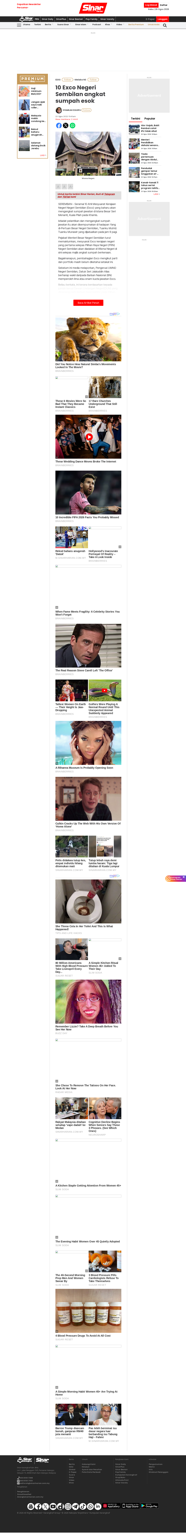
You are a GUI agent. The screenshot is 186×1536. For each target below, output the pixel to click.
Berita (48, 24)
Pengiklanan (23, 1491)
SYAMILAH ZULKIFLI (72, 110)
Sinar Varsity (107, 19)
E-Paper (150, 19)
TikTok (66, 196)
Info (151, 1469)
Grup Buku (120, 1477)
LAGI (42, 155)
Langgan (162, 19)
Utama (26, 24)
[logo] (25, 1460)
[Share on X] (65, 125)
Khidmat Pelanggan (153, 1472)
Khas (107, 24)
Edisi (71, 1467)
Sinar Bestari (76, 19)
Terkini (37, 24)
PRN (37, 19)
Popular (149, 118)
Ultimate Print (122, 1480)
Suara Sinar (63, 24)
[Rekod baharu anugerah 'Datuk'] (24, 132)
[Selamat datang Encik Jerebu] (24, 145)
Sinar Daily (47, 19)
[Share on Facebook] (58, 125)
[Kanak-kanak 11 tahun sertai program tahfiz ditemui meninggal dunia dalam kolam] (134, 186)
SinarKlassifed (24, 1494)
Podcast (96, 24)
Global (72, 1469)
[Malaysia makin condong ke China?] (24, 118)
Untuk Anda (153, 24)
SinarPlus (61, 19)
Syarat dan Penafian (92, 1469)
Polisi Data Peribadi (91, 1472)
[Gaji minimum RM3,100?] (24, 91)
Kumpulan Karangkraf (126, 1475)
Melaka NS (80, 79)
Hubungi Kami (88, 1464)
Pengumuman (153, 1464)
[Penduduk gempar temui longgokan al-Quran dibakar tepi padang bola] (134, 172)
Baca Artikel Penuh (88, 302)
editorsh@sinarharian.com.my (35, 1483)
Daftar (163, 5)
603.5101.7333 (26, 1480)
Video (119, 24)
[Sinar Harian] (93, 8)
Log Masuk (151, 5)
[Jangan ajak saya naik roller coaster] (24, 104)
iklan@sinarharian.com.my (30, 1497)
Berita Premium (136, 24)
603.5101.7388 (26, 1478)
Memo (152, 1467)
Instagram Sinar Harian (176, 878)
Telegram (109, 194)
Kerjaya (85, 1467)
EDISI (57, 79)
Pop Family (91, 19)
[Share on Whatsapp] (72, 125)
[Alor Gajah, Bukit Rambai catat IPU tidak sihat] (134, 129)
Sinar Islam (80, 24)
